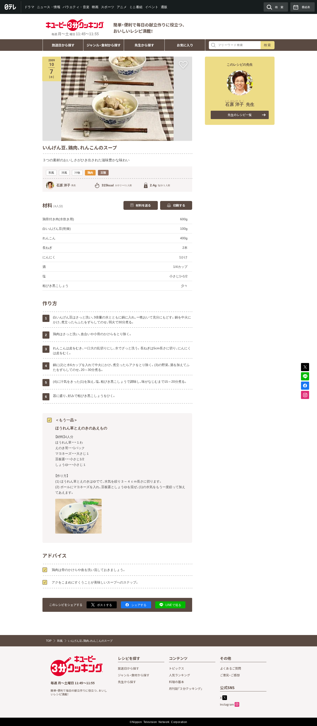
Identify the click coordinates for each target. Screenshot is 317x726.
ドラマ (29, 7)
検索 (268, 45)
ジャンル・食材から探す (104, 45)
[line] (305, 376)
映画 (95, 7)
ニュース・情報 (48, 7)
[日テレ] (10, 7)
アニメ (122, 7)
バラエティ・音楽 (76, 7)
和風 (60, 640)
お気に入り (185, 45)
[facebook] (305, 386)
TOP (49, 640)
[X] (305, 367)
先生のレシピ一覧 (240, 115)
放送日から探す (63, 45)
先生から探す (144, 45)
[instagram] (305, 395)
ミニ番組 (135, 7)
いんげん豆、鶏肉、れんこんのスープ (90, 640)
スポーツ (107, 7)
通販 (164, 7)
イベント (151, 7)
